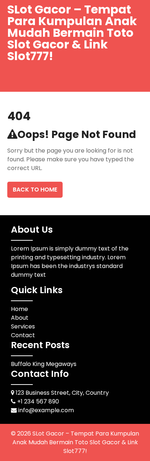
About (19, 318)
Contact (23, 335)
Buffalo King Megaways (43, 364)
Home (19, 309)
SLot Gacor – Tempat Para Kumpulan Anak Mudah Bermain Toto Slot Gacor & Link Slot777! (72, 32)
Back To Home (35, 189)
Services (23, 326)
